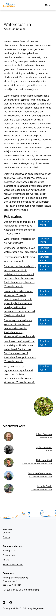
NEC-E (6, 559)
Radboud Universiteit (13, 564)
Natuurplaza (9, 550)
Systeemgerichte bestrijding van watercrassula (19, 259)
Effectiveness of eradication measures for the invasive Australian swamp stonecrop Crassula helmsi (19, 227)
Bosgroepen (9, 555)
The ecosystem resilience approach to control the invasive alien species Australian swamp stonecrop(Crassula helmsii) (19, 328)
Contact (7, 532)
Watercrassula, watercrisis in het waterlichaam (19, 240)
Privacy (6, 537)
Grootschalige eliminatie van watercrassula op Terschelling (20, 250)
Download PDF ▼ (44, 223)
